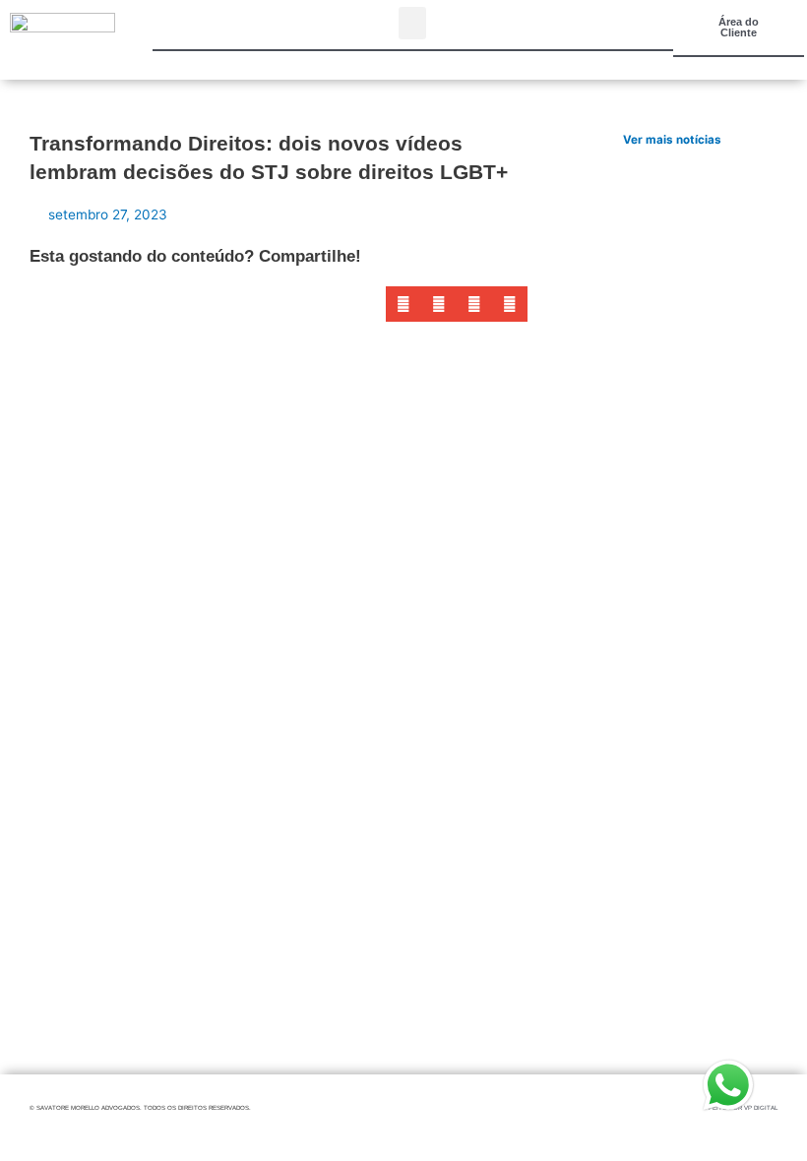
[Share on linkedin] (474, 304)
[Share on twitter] (439, 304)
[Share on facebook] (403, 304)
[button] (412, 23)
